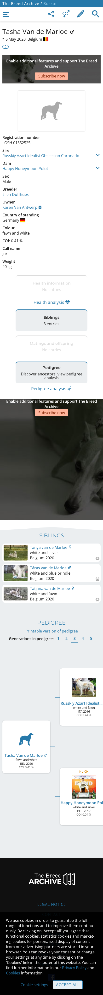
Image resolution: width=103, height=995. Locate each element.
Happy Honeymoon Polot (25, 168)
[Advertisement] (51, 467)
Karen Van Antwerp (19, 207)
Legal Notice (51, 904)
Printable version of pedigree (51, 631)
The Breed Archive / (22, 3)
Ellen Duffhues (15, 194)
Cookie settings (34, 984)
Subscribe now (51, 76)
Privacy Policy (74, 967)
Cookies (13, 973)
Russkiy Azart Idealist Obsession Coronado (40, 155)
